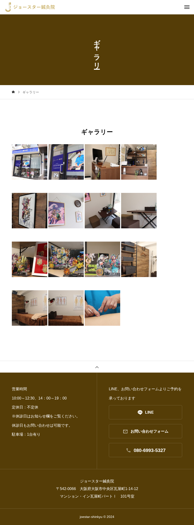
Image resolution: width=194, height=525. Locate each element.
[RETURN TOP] (97, 367)
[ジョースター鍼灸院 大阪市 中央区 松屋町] (99, 7)
